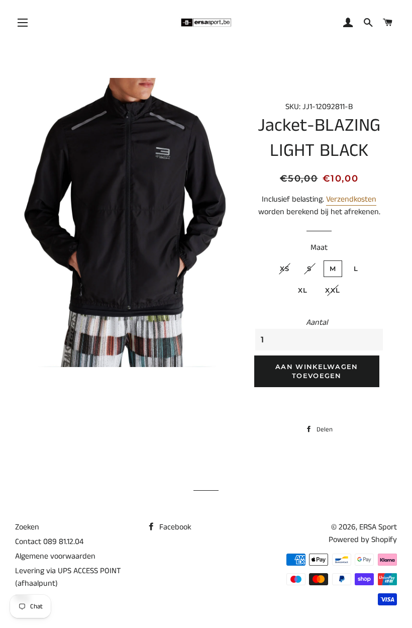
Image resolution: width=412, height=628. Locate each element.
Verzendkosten (351, 199)
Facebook (174, 527)
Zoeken (27, 527)
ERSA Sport (378, 527)
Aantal (317, 322)
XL (303, 290)
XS (285, 268)
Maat (319, 247)
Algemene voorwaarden (55, 556)
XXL (332, 290)
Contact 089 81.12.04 (49, 542)
